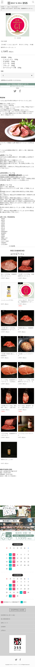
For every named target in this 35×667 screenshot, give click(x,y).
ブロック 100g (9, 65)
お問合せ (3, 630)
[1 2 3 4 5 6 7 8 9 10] (17, 75)
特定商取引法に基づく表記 (8, 615)
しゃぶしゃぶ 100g (10, 59)
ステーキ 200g (9, 63)
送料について (4, 622)
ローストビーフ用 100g (12, 67)
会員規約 (3, 626)
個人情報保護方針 (5, 619)
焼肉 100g (7, 57)
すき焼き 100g (9, 61)
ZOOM (19, 38)
